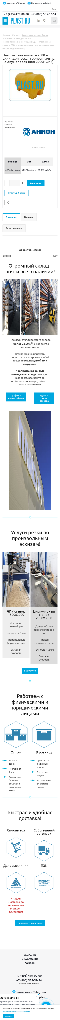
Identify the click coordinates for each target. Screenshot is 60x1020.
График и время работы (16, 397)
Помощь (30, 963)
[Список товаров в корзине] (54, 23)
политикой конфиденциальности (16, 1011)
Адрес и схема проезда (44, 398)
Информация (30, 959)
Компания (30, 955)
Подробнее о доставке (30, 922)
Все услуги (30, 670)
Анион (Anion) (38, 147)
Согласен (8, 1016)
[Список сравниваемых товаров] (38, 22)
